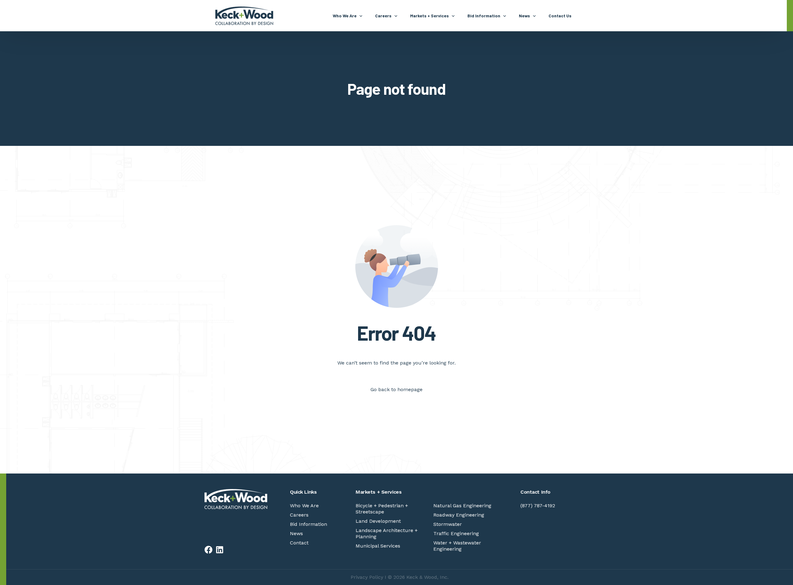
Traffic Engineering (456, 533)
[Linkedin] (220, 550)
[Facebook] (208, 550)
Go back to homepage (396, 389)
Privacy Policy (367, 577)
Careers (299, 515)
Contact (299, 543)
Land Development (378, 521)
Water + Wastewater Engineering (457, 546)
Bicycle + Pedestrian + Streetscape (382, 509)
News (296, 533)
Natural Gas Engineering (462, 506)
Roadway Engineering (458, 515)
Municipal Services (378, 546)
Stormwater (447, 524)
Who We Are (304, 506)
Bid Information (308, 524)
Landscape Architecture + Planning (387, 533)
